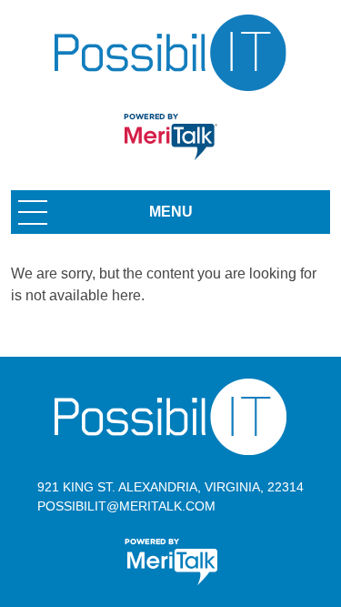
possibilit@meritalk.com (126, 506)
